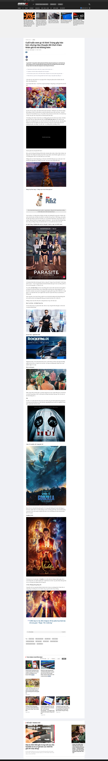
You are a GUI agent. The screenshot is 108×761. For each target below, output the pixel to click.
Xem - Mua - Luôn (45, 8)
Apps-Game (55, 8)
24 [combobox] (48, 658)
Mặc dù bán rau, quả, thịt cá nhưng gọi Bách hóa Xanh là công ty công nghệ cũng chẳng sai (44, 75)
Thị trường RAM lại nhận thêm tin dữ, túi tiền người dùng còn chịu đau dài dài (53, 21)
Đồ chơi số (62, 8)
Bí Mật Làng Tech (85, 8)
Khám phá (37, 8)
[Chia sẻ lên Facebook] (27, 57)
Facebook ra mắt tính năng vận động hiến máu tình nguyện (38, 71)
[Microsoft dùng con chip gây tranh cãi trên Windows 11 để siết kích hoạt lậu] (66, 16)
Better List (53, 4)
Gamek (25, 0)
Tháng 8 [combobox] (53, 658)
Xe (51, 8)
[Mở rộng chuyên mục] (89, 8)
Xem (64, 658)
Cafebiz (32, 0)
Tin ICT (26, 8)
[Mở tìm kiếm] (89, 4)
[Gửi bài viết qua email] (26, 52)
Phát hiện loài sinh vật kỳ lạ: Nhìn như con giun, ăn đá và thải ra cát (39, 69)
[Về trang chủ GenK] (23, 4)
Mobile (19, 8)
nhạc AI (60, 4)
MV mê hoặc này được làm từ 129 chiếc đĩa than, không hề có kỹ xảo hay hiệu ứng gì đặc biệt (44, 73)
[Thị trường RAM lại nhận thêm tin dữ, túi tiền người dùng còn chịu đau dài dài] (54, 16)
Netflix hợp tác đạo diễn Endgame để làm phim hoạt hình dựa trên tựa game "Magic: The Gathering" (47, 622)
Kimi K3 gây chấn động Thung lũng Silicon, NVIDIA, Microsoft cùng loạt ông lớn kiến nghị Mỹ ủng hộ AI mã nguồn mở (78, 22)
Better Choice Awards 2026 (42, 4)
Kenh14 (28, 0)
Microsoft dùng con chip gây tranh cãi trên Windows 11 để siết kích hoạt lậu (66, 21)
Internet (32, 8)
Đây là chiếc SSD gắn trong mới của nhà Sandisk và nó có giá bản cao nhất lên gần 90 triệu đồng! (40, 747)
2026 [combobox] (59, 658)
